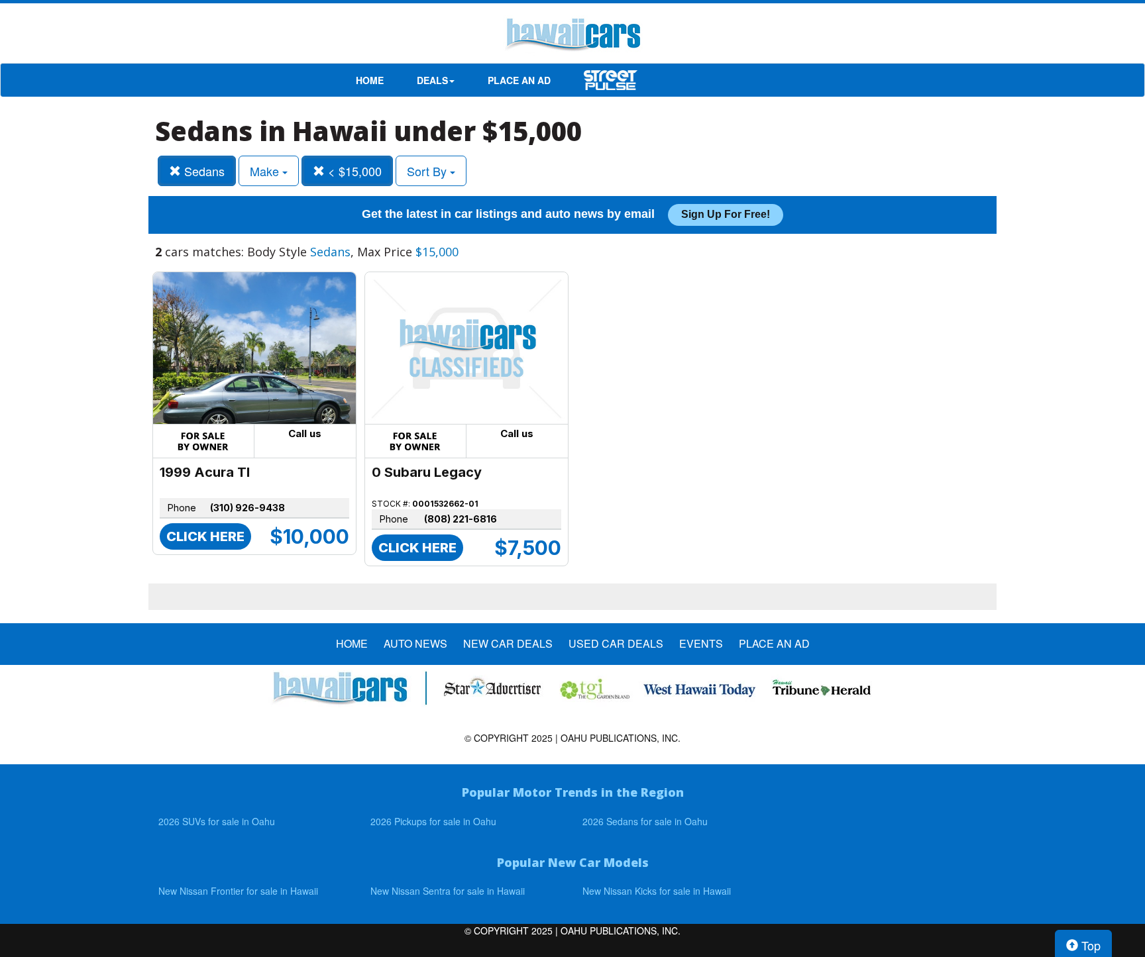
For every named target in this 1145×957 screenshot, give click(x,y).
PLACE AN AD (519, 80)
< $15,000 (353, 170)
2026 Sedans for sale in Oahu (645, 821)
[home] (572, 36)
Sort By (428, 170)
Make (266, 170)
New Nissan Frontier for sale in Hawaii (238, 890)
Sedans (203, 170)
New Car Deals (508, 643)
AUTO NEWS (415, 643)
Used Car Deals (616, 643)
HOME (370, 80)
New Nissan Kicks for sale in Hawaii (656, 890)
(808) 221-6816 (460, 519)
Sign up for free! (725, 214)
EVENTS (701, 643)
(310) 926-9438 (247, 507)
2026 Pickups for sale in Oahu (433, 821)
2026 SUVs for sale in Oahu (216, 821)
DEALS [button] (432, 80)
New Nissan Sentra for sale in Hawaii (447, 890)
